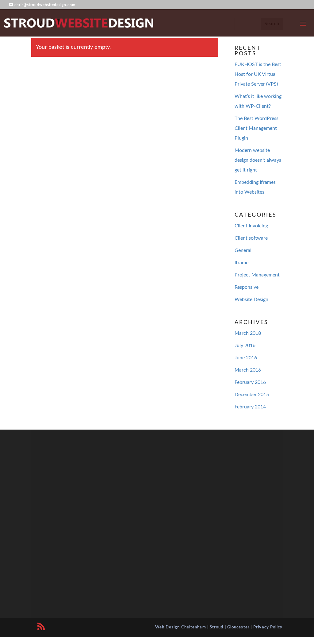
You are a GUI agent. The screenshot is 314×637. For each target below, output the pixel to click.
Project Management (257, 274)
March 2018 (248, 333)
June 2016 (246, 357)
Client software (251, 238)
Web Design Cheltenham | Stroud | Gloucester (202, 627)
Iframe (241, 262)
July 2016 (245, 345)
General (243, 250)
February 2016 (250, 382)
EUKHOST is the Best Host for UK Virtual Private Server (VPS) (258, 74)
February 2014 (250, 406)
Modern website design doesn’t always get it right (258, 160)
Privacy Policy (267, 627)
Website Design (251, 299)
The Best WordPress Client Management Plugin (256, 128)
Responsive (246, 287)
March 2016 (248, 370)
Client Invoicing (251, 225)
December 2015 (252, 394)
